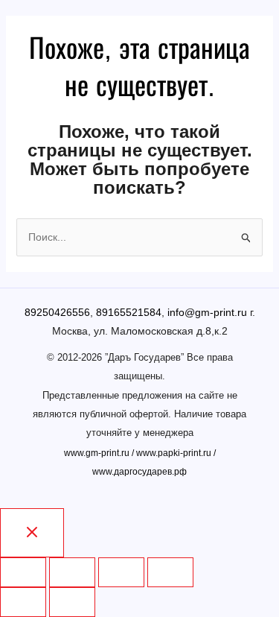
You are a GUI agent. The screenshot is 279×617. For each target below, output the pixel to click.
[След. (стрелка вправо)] (72, 602)
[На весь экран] (121, 572)
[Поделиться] (72, 572)
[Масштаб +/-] (170, 572)
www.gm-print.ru (96, 453)
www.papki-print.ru (173, 453)
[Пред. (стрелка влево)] (23, 602)
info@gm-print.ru (207, 312)
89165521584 (128, 312)
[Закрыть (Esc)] (23, 572)
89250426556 (57, 312)
